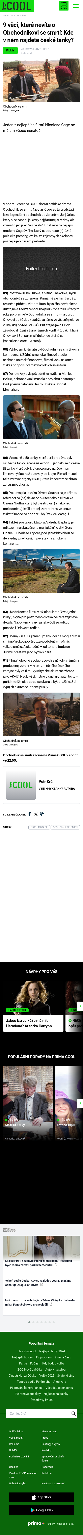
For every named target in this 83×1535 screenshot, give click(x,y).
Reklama (14, 1443)
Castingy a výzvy (51, 1443)
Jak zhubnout (27, 1351)
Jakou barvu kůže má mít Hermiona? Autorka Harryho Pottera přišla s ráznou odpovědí (29, 1023)
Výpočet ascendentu (59, 1388)
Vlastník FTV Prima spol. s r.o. (23, 1475)
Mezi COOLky (15, 1125)
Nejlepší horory (22, 1357)
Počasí (34, 1363)
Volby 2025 (46, 1375)
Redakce (47, 1473)
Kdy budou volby (53, 1363)
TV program (44, 1357)
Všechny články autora (57, 788)
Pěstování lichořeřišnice (26, 1388)
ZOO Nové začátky (30, 1369)
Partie (23, 1363)
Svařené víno (65, 1375)
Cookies (13, 1466)
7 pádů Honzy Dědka (22, 1375)
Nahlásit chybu (17, 1483)
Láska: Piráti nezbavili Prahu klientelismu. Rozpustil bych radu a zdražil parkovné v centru (38, 1263)
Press (45, 1437)
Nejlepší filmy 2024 (52, 1351)
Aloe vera (59, 1382)
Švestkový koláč (42, 1400)
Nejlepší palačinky (56, 1394)
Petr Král (26, 53)
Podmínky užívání (19, 1456)
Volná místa (16, 1437)
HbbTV (13, 1450)
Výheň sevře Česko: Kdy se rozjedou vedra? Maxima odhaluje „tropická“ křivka (38, 1283)
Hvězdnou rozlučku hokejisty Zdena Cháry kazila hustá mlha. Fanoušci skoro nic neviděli (40, 1302)
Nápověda (47, 1466)
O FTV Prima (16, 1431)
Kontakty (47, 1450)
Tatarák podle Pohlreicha (33, 1382)
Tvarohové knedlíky (28, 1394)
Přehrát (13, 1120)
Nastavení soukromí (53, 1483)
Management (49, 1431)
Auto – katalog (55, 1369)
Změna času (63, 1357)
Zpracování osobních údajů (53, 1458)
